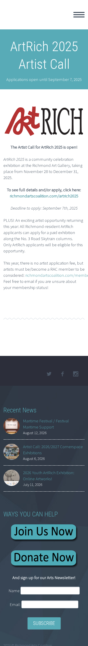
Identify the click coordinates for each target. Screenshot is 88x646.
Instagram (75, 374)
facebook (62, 374)
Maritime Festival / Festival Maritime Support (46, 424)
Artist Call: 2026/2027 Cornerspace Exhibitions (53, 449)
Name (14, 590)
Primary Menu (79, 15)
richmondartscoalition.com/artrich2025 (44, 196)
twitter (49, 374)
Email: (15, 604)
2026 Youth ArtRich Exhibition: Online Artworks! (48, 475)
